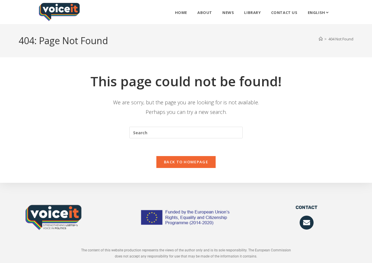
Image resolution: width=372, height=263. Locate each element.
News (228, 12)
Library (252, 12)
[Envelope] (307, 223)
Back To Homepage (186, 161)
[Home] (321, 39)
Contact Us (284, 12)
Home (181, 12)
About (204, 12)
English (317, 12)
